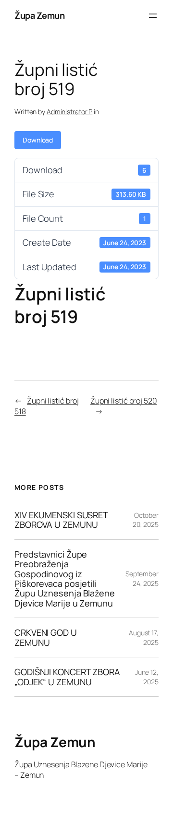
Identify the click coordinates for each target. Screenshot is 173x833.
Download (38, 139)
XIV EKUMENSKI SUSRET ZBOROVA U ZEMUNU (61, 520)
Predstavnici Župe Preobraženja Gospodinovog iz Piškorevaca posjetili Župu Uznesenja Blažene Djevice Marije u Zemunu (64, 578)
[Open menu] (153, 16)
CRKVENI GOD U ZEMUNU (45, 637)
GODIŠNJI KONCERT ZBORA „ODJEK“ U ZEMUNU (67, 677)
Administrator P (70, 111)
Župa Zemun (39, 15)
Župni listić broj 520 (123, 400)
